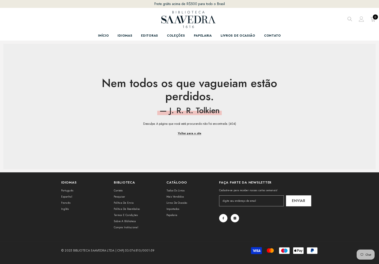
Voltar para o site (189, 133)
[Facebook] (223, 218)
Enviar (298, 200)
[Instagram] (235, 218)
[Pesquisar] (350, 19)
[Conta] (361, 19)
